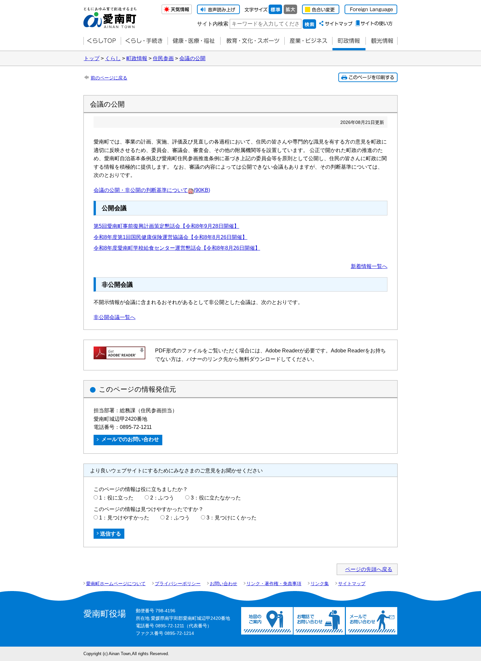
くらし (113, 58)
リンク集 (320, 583)
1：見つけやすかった (124, 517)
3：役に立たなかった (216, 497)
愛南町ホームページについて (116, 583)
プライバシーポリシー (178, 583)
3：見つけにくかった (231, 517)
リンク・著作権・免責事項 (273, 583)
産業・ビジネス (308, 41)
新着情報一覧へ (369, 266)
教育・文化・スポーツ (252, 41)
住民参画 (163, 58)
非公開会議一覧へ (114, 317)
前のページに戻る (109, 77)
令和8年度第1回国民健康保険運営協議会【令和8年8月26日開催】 (170, 237)
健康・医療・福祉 (194, 41)
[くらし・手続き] (144, 41)
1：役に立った (116, 497)
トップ (91, 58)
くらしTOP (102, 41)
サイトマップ (351, 583)
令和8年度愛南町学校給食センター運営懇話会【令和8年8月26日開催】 (177, 248)
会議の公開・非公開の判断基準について (152, 190)
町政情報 (348, 41)
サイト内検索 (212, 23)
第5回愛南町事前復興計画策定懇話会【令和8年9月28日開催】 (166, 226)
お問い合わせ (223, 583)
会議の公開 (192, 58)
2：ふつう (162, 497)
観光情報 (381, 41)
